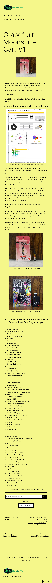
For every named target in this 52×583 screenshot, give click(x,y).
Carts (38, 517)
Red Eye (18, 99)
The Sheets (28, 16)
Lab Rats (9, 519)
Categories (26, 501)
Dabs (20, 16)
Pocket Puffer (39, 519)
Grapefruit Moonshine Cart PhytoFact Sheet (26, 106)
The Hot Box (7, 19)
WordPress (18, 576)
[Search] (44, 497)
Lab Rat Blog (37, 16)
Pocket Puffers (32, 99)
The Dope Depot (18, 19)
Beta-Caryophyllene (38, 521)
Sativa (45, 519)
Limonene (36, 523)
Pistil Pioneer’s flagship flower (24, 85)
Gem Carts (43, 517)
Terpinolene (44, 524)
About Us (6, 16)
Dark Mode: (46, 581)
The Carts (14, 16)
